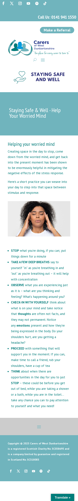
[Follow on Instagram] (20, 3)
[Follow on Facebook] (3, 3)
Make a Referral (57, 30)
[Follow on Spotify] (36, 3)
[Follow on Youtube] (28, 3)
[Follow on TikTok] (45, 3)
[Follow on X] (11, 3)
